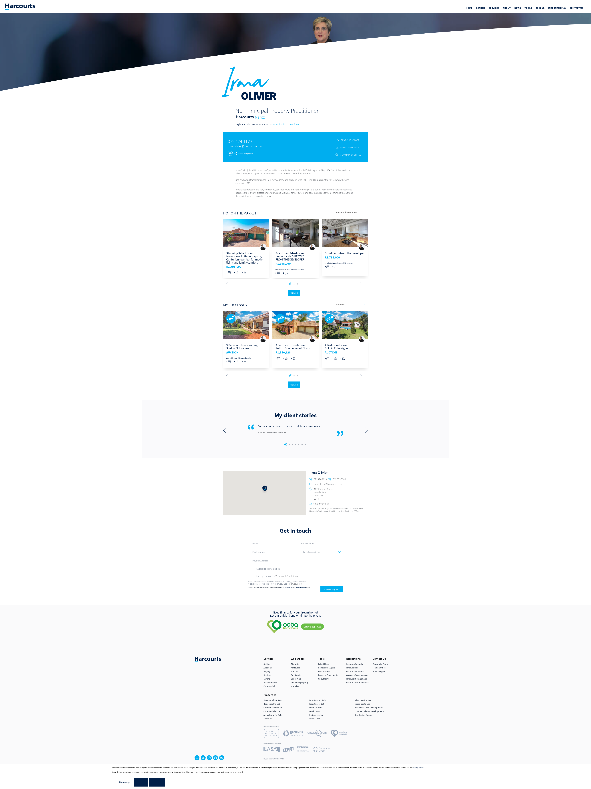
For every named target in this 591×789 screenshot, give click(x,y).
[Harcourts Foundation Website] (293, 734)
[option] (246, 248)
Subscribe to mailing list (268, 568)
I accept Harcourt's (277, 576)
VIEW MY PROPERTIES (350, 154)
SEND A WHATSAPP (350, 139)
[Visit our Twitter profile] (203, 757)
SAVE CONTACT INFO (350, 147)
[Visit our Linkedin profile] (209, 757)
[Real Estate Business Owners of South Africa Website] (303, 750)
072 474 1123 (240, 141)
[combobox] (318, 552)
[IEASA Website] (271, 750)
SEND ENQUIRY (332, 589)
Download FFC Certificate (286, 124)
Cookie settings (123, 782)
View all (294, 292)
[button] (264, 489)
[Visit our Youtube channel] (221, 757)
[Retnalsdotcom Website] (317, 734)
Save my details (321, 503)
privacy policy (296, 583)
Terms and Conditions (286, 576)
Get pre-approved (312, 626)
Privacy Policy (287, 587)
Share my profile (245, 153)
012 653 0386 (339, 479)
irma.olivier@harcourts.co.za (245, 146)
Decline (141, 782)
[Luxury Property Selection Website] (271, 734)
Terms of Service (300, 587)
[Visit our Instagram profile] (215, 757)
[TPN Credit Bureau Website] (288, 750)
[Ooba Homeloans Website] (338, 734)
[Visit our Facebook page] (197, 757)
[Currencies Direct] (321, 750)
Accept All (156, 782)
